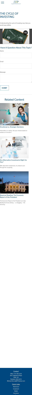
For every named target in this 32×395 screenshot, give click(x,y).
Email (1, 61)
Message (3, 72)
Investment (16, 389)
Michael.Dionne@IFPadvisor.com (16, 381)
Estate (16, 391)
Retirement (16, 387)
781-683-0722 (18, 374)
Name (2, 51)
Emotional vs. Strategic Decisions (12, 127)
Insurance (16, 393)
